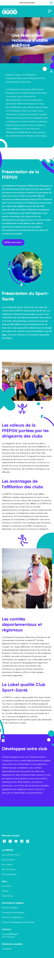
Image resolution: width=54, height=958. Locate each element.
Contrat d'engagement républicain (18, 922)
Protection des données (13, 912)
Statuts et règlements (12, 917)
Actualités (6, 886)
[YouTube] (16, 841)
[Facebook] (4, 841)
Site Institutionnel (27, 3)
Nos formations (9, 869)
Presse (5, 891)
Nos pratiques (8, 859)
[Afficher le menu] (51, 2)
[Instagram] (27, 841)
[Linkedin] (21, 841)
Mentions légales (10, 907)
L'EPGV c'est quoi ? (13, 242)
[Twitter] (10, 841)
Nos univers (7, 864)
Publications (7, 896)
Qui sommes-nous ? (11, 855)
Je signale (6, 949)
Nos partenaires (9, 874)
